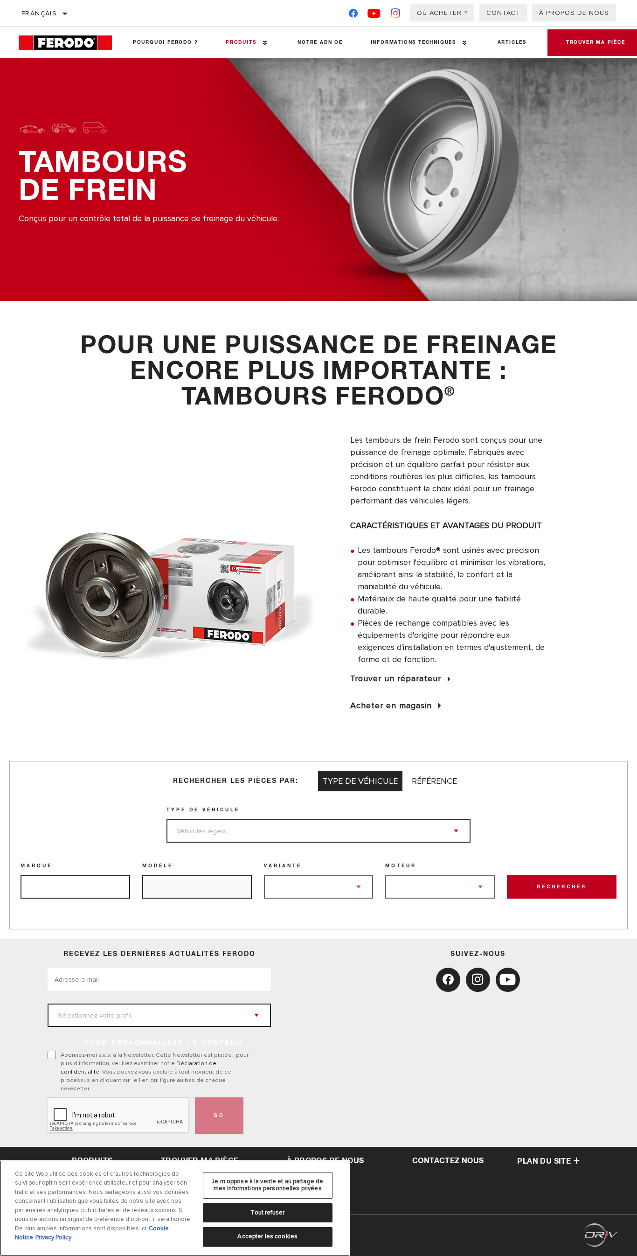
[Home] (69, 42)
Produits (241, 42)
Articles (512, 42)
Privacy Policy (53, 1237)
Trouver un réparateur (395, 678)
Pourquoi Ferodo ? (165, 42)
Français (39, 13)
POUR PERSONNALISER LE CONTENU (164, 1043)
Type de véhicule (203, 810)
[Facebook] (353, 15)
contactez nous (448, 1161)
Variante (283, 866)
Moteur (400, 866)
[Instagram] (396, 15)
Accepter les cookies (267, 1236)
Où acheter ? (442, 13)
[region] (175, 1208)
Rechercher (562, 887)
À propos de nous (574, 13)
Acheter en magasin (391, 705)
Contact (503, 13)
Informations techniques (413, 42)
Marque (36, 866)
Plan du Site (544, 1161)
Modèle (157, 866)
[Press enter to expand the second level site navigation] (265, 43)
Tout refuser (267, 1212)
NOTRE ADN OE (320, 42)
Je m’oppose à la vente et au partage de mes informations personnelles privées (267, 1185)
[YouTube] (374, 15)
